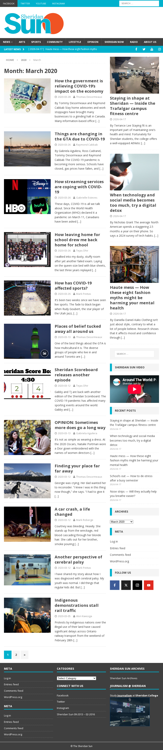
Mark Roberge (84, 520)
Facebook (9, 3)
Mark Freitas (83, 294)
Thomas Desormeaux (89, 97)
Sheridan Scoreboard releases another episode (76, 375)
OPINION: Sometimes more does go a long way (80, 425)
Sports (36, 42)
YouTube (41, 3)
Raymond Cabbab (87, 144)
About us (150, 42)
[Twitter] (144, 49)
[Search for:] (139, 3)
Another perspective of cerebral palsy (78, 559)
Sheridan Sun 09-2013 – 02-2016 (76, 714)
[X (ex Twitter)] (126, 585)
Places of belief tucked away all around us (78, 329)
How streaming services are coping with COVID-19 (79, 187)
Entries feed (117, 548)
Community (55, 42)
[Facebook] (136, 49)
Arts (22, 42)
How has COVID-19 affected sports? (73, 285)
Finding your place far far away (77, 468)
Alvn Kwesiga (84, 616)
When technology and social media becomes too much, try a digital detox (133, 202)
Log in (114, 541)
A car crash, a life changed (72, 511)
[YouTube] (151, 49)
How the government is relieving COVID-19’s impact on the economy (79, 86)
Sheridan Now (114, 42)
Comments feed (120, 555)
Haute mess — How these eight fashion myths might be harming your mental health (132, 298)
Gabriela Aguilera (86, 433)
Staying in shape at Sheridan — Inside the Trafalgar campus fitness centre (132, 105)
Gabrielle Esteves (86, 197)
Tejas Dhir (82, 250)
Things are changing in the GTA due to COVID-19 (80, 136)
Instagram (58, 3)
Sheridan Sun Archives (123, 678)
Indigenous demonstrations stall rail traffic (77, 605)
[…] (97, 121)
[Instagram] (159, 49)
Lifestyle (75, 42)
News (6, 42)
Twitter (25, 3)
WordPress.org (119, 561)
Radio (134, 42)
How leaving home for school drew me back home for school (77, 240)
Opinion (92, 42)
